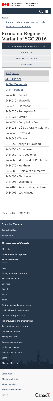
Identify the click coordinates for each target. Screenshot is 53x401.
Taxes (4, 299)
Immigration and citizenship (15, 273)
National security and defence (15, 310)
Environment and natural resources (18, 305)
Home (5, 17)
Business (6, 284)
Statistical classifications (18, 26)
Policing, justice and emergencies (17, 321)
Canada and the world (12, 331)
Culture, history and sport (14, 315)
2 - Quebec (12, 73)
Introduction (26, 52)
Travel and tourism (10, 278)
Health (5, 294)
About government (10, 259)
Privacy (5, 395)
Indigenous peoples (11, 347)
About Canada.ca (10, 384)
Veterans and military (12, 352)
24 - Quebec (13, 79)
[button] (27, 11)
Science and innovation (12, 342)
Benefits (6, 289)
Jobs (4, 268)
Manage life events (10, 363)
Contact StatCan (9, 230)
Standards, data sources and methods (25, 22)
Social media (8, 373)
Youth (4, 357)
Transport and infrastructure (15, 326)
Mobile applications (11, 379)
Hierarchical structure (26, 58)
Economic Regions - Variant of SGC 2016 (26, 46)
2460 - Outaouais (16, 84)
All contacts (7, 249)
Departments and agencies (14, 254)
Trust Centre (7, 235)
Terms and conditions (12, 389)
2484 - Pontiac (14, 89)
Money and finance (11, 336)
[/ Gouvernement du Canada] (20, 5)
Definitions (26, 64)
